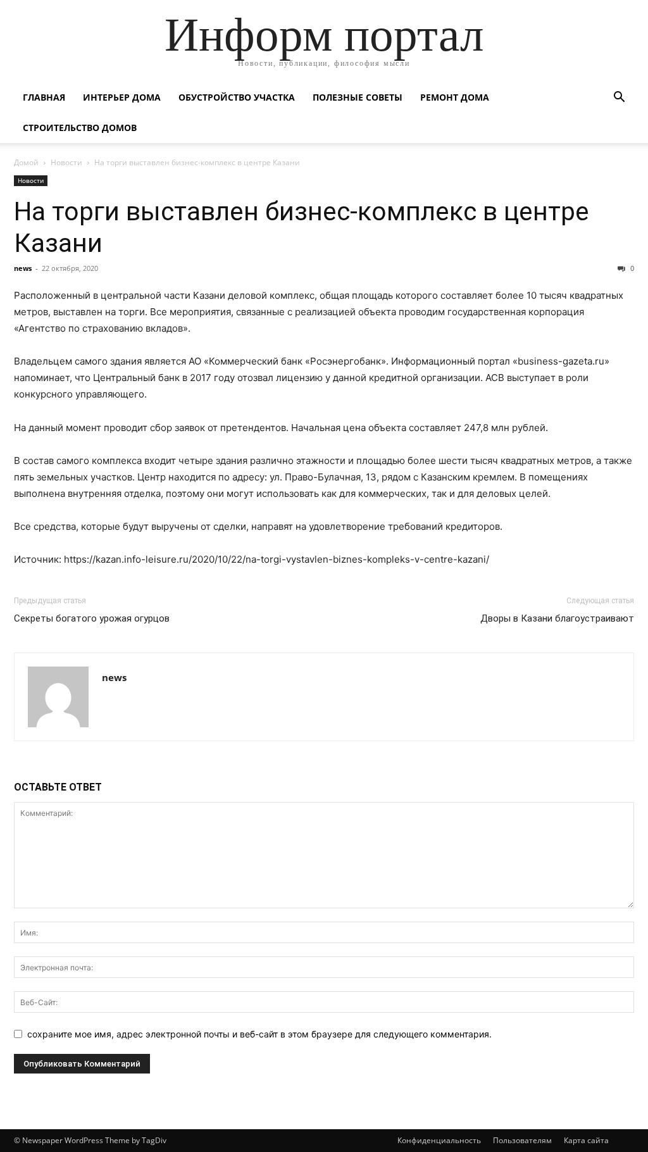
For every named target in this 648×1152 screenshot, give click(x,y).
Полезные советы (357, 97)
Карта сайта (586, 1140)
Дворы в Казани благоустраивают (557, 618)
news (23, 268)
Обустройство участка (236, 97)
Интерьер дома (122, 97)
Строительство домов (80, 128)
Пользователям (522, 1140)
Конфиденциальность (439, 1140)
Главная (44, 97)
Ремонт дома (454, 97)
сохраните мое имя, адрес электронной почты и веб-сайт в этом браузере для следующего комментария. (259, 1034)
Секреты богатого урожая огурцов (92, 618)
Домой (26, 162)
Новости (66, 162)
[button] (619, 98)
